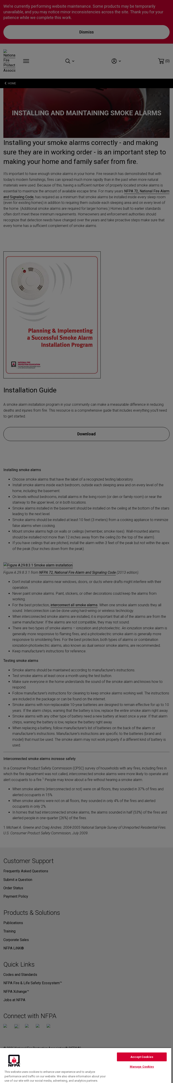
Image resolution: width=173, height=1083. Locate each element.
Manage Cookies (142, 1066)
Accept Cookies (141, 1057)
